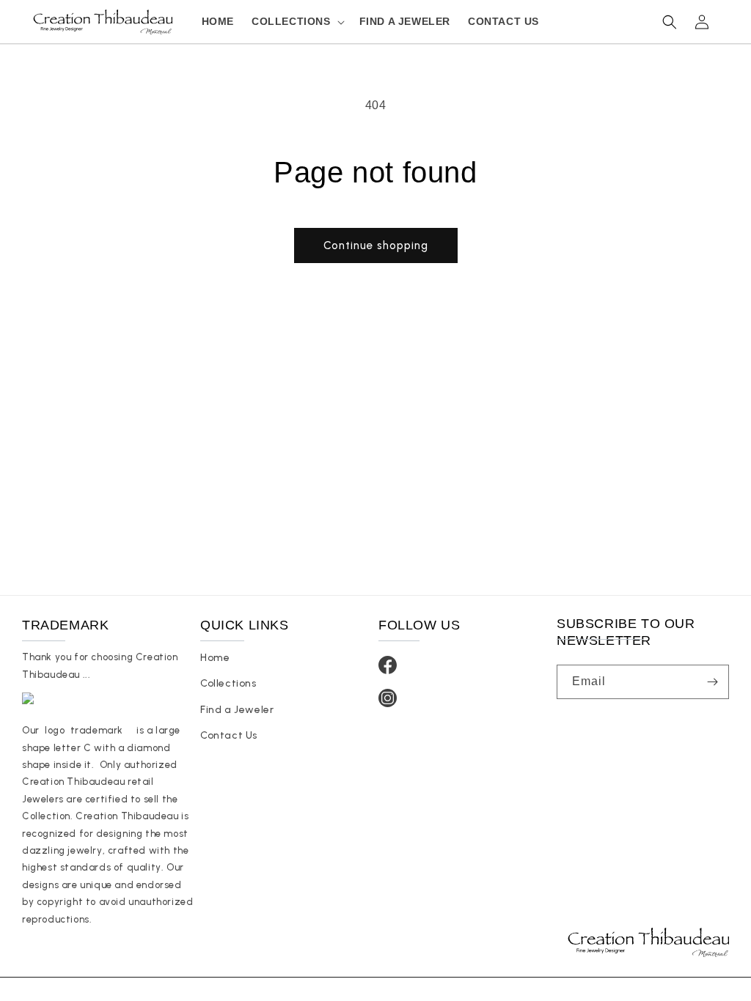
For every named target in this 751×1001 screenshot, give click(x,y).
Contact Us (228, 735)
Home (215, 657)
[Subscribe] (712, 682)
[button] (297, 21)
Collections (228, 683)
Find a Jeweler (237, 709)
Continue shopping (375, 245)
